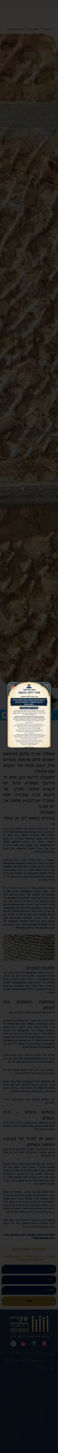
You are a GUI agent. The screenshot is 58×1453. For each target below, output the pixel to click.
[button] (12, 687)
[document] (29, 726)
